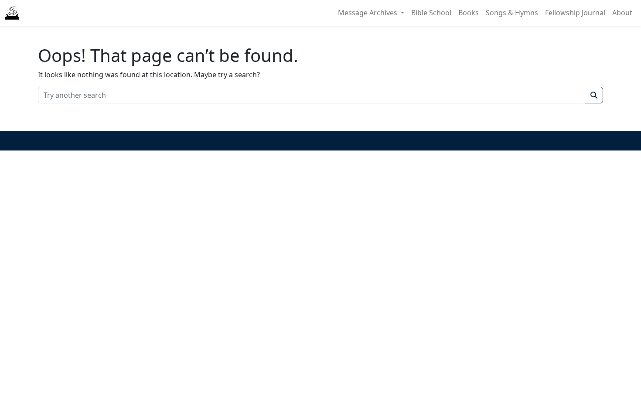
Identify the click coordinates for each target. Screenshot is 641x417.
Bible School (431, 12)
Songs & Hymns (512, 12)
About (622, 12)
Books (468, 12)
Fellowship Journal (575, 12)
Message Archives (368, 12)
